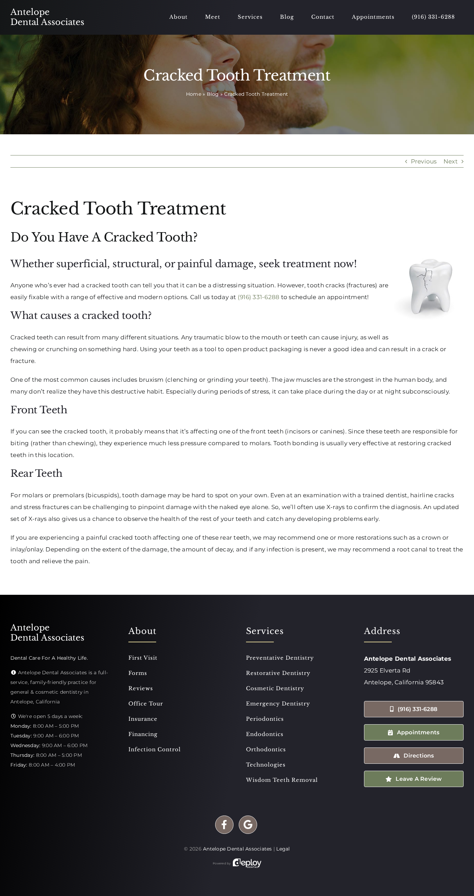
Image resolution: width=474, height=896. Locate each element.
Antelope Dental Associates (237, 849)
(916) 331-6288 (259, 297)
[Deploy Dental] (247, 863)
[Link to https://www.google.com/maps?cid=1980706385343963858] (248, 824)
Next (450, 161)
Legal (283, 849)
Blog (213, 94)
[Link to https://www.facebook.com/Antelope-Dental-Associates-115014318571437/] (224, 824)
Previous (424, 161)
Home (193, 94)
